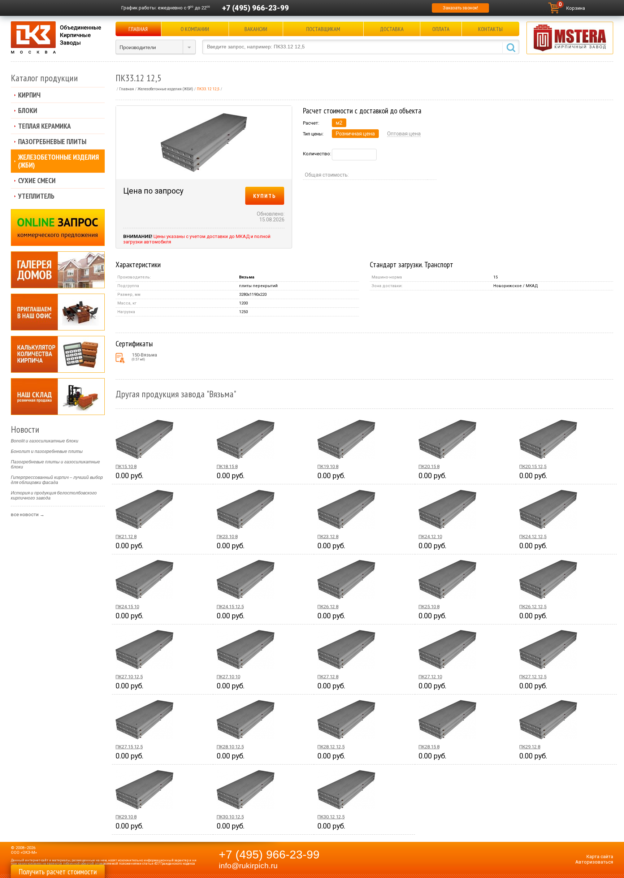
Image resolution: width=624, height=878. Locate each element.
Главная (138, 29)
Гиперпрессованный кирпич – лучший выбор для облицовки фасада (57, 480)
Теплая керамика (44, 126)
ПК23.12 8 (327, 536)
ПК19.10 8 (327, 466)
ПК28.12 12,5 (330, 746)
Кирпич (29, 95)
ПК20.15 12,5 (532, 466)
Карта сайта (599, 856)
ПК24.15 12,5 (230, 606)
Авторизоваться (594, 862)
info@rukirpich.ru (248, 865)
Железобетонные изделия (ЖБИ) (58, 161)
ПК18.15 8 (227, 466)
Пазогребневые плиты (52, 141)
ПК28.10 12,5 (230, 746)
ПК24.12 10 (430, 536)
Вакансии (255, 29)
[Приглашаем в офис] (57, 312)
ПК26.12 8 (327, 606)
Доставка (392, 29)
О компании (195, 29)
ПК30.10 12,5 (230, 816)
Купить (264, 195)
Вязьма (246, 277)
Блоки (27, 110)
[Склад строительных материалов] (57, 397)
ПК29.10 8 (126, 816)
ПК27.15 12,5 (129, 746)
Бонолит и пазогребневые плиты (47, 451)
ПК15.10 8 (126, 466)
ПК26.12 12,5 (532, 606)
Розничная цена (355, 134)
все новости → (27, 514)
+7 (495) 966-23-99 (255, 8)
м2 (339, 123)
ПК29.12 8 (529, 746)
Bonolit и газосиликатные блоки (44, 441)
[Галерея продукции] (57, 270)
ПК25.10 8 (429, 606)
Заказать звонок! (460, 7)
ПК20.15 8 (429, 466)
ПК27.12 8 (327, 676)
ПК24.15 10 (127, 606)
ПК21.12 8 (126, 536)
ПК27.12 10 (430, 676)
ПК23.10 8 (227, 536)
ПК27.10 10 (228, 676)
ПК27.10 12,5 (129, 676)
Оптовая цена (404, 134)
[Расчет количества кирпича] (57, 354)
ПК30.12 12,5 (330, 816)
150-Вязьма (144, 356)
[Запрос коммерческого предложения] (57, 227)
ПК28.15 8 (429, 746)
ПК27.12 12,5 (532, 676)
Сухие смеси (37, 180)
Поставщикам (323, 29)
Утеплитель (36, 196)
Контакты (490, 29)
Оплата (441, 29)
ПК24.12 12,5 (532, 536)
